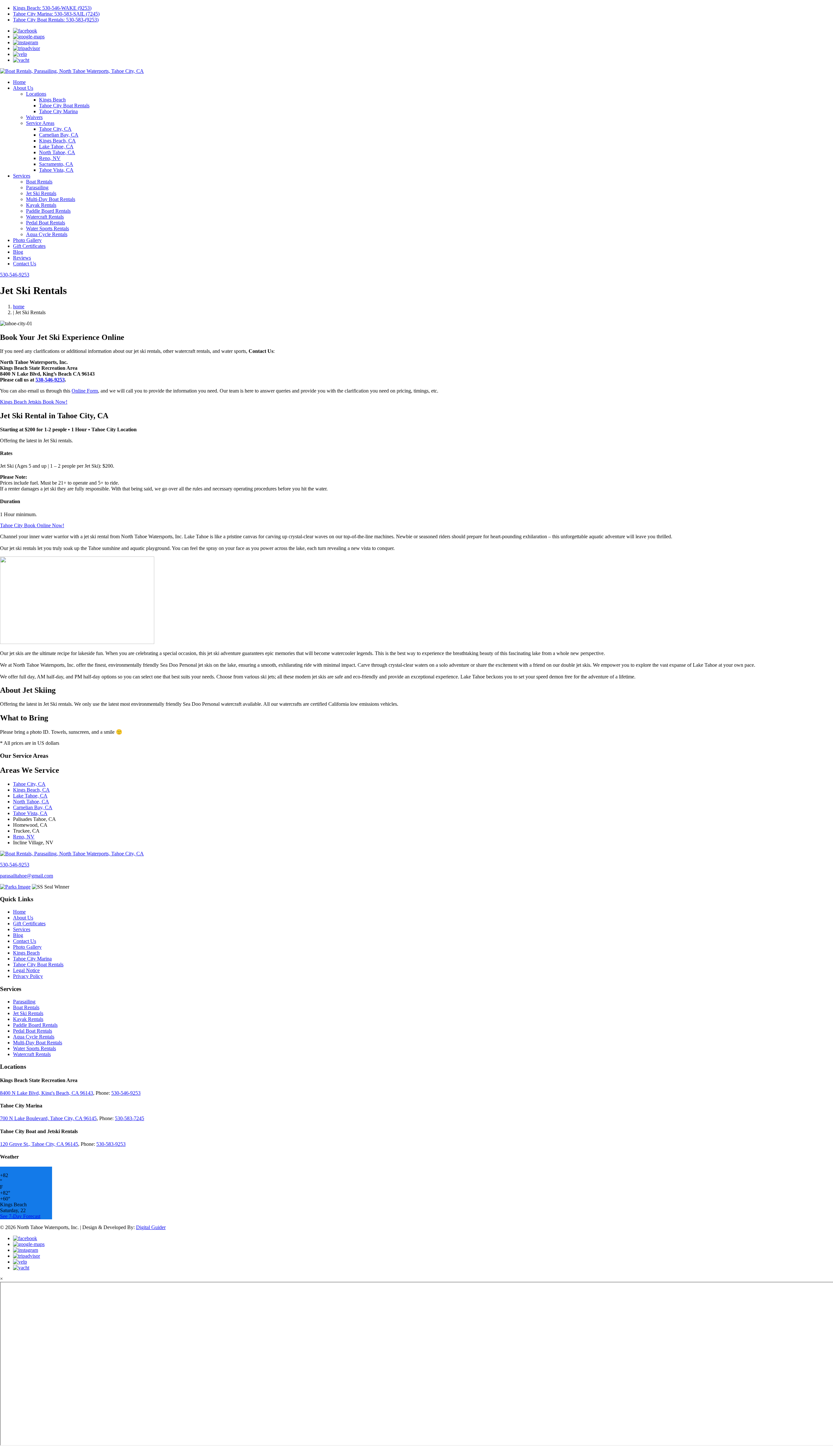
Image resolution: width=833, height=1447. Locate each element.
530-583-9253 (111, 1144)
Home (19, 82)
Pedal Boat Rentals (45, 222)
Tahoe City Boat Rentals (64, 105)
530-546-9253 (14, 274)
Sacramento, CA (56, 164)
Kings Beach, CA (57, 140)
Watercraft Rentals (45, 217)
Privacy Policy (28, 976)
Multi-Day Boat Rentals (50, 199)
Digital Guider (151, 1227)
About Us (23, 88)
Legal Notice (26, 970)
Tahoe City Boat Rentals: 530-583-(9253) (56, 19)
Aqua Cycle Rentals (46, 234)
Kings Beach (52, 99)
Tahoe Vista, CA (56, 170)
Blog (18, 252)
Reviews (22, 258)
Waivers (34, 117)
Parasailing (37, 187)
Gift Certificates (29, 246)
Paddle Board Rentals (48, 211)
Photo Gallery (27, 240)
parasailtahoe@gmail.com (26, 875)
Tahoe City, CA (55, 129)
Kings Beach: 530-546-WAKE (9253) (52, 8)
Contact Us (24, 263)
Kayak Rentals (41, 205)
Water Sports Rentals (47, 228)
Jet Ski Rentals (41, 193)
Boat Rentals (39, 181)
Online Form (85, 391)
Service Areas (40, 123)
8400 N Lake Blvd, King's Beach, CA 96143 (46, 1093)
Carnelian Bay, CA (58, 135)
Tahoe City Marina (58, 111)
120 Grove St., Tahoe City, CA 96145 (39, 1144)
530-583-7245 (129, 1118)
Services (21, 176)
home (18, 306)
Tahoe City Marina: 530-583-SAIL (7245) (56, 14)
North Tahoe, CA (57, 152)
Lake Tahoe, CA (56, 146)
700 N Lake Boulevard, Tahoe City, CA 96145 (48, 1118)
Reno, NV (50, 158)
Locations (36, 94)
